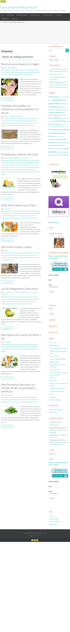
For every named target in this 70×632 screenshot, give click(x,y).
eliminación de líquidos (11, 384)
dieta (20, 206)
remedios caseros (11, 166)
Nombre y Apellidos (53, 275)
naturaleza (67, 126)
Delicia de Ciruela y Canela (16, 238)
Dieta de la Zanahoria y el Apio (18, 198)
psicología (57, 136)
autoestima (63, 97)
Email (50, 280)
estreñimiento (4, 208)
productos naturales (29, 71)
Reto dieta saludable (57, 145)
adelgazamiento (7, 204)
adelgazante (6, 285)
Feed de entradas (53, 519)
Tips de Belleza (32, 335)
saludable (12, 73)
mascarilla (50, 126)
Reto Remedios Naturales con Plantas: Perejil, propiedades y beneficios (18, 373)
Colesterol (3, 158)
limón (23, 162)
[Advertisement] (35, 33)
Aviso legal (52, 397)
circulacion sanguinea (34, 156)
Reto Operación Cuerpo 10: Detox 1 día (21, 323)
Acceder (51, 516)
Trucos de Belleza (29, 73)
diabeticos (21, 118)
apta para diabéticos (14, 116)
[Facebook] (5, 1)
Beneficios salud (22, 69)
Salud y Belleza (54, 287)
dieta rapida (25, 206)
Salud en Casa (6, 67)
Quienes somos (53, 342)
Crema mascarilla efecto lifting (57, 359)
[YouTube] (1, 1)
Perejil (36, 384)
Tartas (32, 122)
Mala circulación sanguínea (57, 391)
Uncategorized (13, 67)
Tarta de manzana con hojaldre (19, 122)
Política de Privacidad (55, 400)
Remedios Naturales (17, 154)
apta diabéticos (13, 244)
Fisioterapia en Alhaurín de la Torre (58, 82)
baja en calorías (21, 204)
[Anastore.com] (58, 189)
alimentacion (6, 116)
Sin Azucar (8, 122)
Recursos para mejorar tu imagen (20, 64)
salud (8, 73)
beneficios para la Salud (12, 69)
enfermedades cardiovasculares (22, 160)
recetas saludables (21, 247)
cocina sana (36, 69)
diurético (3, 384)
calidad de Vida (29, 69)
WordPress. (40, 535)
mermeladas (4, 247)
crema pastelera (11, 118)
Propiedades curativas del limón (19, 151)
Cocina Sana (6, 114)
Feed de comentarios (54, 521)
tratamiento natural (19, 73)
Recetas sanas (29, 247)
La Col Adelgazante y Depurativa (19, 278)
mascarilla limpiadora (55, 126)
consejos (67, 109)
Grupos (50, 285)
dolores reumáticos (10, 160)
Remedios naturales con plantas (32, 166)
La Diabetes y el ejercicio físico (57, 388)
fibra (16, 208)
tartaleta (28, 122)
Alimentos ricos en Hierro (55, 74)
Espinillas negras (54, 362)
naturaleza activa (21, 208)
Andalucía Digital (43, 533)
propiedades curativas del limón (21, 164)
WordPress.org (53, 524)
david (50, 425)
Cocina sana (52, 377)
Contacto (51, 394)
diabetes (17, 118)
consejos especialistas (6, 71)
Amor (60, 97)
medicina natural (29, 162)
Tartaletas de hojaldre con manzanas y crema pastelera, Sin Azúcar (20, 107)
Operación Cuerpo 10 (31, 208)
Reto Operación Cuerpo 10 (17, 209)
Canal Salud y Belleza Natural (18, 7)
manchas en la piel (63, 124)
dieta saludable (28, 118)
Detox (36, 331)
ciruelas (38, 244)
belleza (4, 69)
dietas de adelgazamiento (18, 71)
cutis (34, 331)
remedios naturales (19, 166)
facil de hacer (21, 120)
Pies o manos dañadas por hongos (59, 348)
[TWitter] (3, 1)
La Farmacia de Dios (7, 154)
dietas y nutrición (13, 120)
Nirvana (35, 535)
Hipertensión (9, 162)
